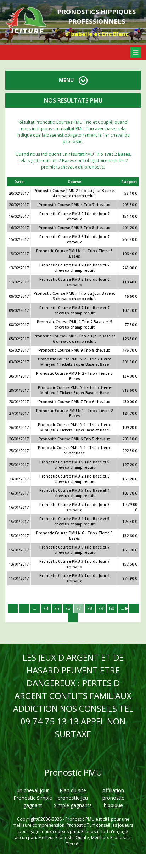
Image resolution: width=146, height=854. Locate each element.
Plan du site (73, 790)
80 (111, 608)
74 (45, 608)
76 (67, 608)
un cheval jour (33, 790)
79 (100, 608)
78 (89, 608)
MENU (67, 80)
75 (56, 608)
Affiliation (113, 790)
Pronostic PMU (80, 819)
